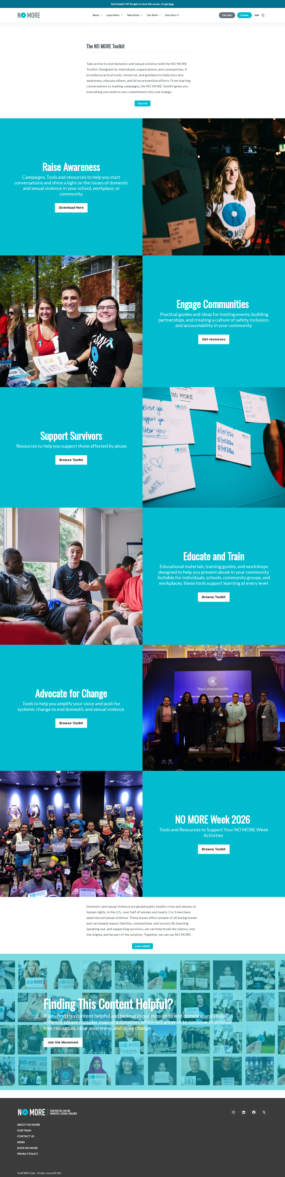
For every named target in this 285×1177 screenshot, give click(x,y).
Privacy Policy (27, 1153)
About (96, 15)
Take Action (133, 15)
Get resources (213, 339)
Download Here (71, 208)
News (21, 1142)
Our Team (24, 1130)
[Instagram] (233, 1112)
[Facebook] (254, 1112)
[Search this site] (263, 15)
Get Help (227, 15)
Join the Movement (63, 1042)
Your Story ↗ (172, 15)
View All (142, 103)
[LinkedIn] (243, 1112)
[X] (264, 1112)
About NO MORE (28, 1124)
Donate (244, 15)
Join (256, 15)
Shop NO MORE (27, 1147)
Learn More (113, 15)
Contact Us (25, 1136)
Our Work (152, 15)
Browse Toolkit (71, 460)
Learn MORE (142, 946)
